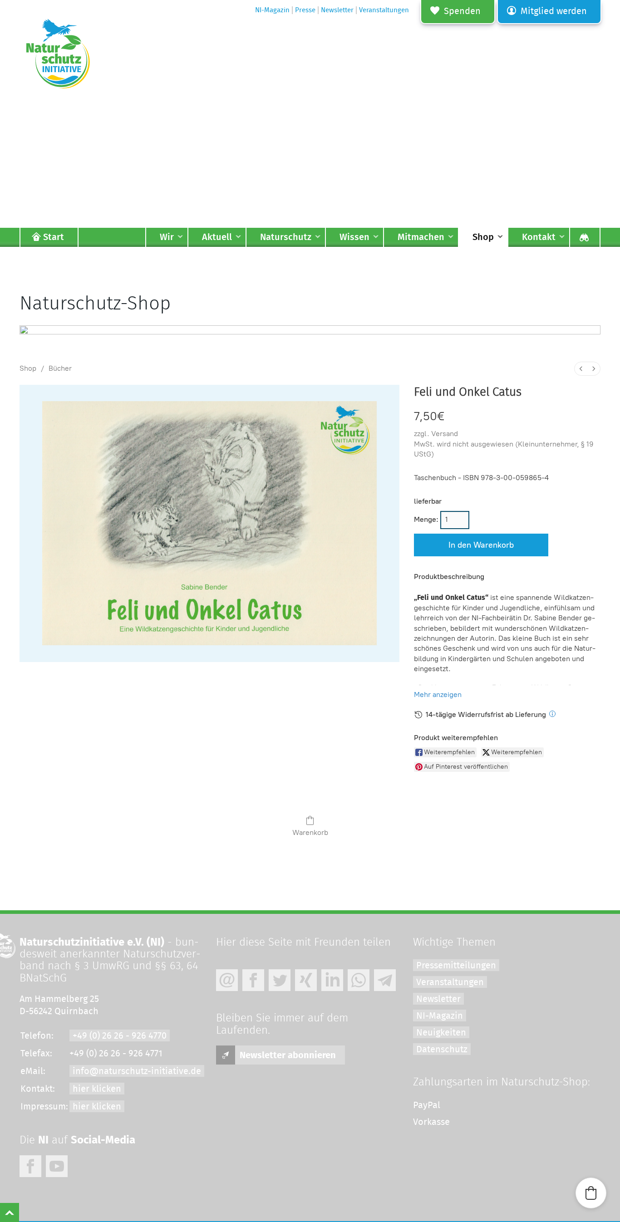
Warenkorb (310, 832)
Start (53, 237)
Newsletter (438, 999)
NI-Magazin (439, 1016)
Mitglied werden (554, 11)
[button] (591, 1193)
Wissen (354, 237)
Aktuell (217, 237)
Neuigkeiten (441, 1032)
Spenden (462, 11)
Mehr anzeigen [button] (438, 694)
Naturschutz (285, 237)
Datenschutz (441, 1049)
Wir (167, 237)
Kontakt (539, 237)
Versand (444, 433)
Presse (305, 10)
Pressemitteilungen (456, 965)
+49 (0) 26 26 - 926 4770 (120, 1035)
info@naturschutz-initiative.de (137, 1071)
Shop (28, 368)
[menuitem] (581, 368)
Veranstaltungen (450, 982)
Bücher (60, 368)
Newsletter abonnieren (288, 1055)
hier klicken (97, 1089)
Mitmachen (421, 237)
